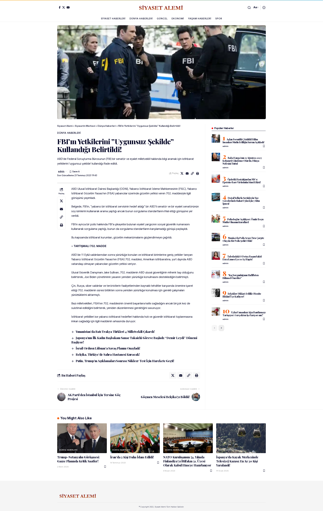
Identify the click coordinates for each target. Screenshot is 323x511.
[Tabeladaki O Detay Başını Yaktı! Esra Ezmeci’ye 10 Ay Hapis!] (216, 256)
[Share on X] (182, 173)
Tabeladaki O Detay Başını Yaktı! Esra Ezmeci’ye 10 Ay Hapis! (242, 258)
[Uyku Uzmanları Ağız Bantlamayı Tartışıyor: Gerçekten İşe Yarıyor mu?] (216, 311)
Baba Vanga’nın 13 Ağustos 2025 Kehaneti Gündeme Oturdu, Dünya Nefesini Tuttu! (242, 160)
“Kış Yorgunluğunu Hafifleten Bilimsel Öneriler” (241, 277)
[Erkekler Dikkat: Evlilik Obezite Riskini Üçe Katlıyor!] (216, 293)
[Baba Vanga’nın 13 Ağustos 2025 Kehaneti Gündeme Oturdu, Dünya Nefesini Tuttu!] (216, 157)
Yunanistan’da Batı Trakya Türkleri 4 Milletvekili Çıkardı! (115, 332)
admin (61, 171)
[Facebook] (59, 7)
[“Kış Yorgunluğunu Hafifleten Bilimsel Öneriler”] (216, 274)
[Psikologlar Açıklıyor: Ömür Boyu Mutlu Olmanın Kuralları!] (216, 218)
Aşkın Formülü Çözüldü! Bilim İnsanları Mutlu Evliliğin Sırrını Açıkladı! (243, 141)
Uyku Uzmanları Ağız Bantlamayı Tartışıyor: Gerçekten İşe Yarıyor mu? (244, 314)
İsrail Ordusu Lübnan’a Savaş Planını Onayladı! (108, 348)
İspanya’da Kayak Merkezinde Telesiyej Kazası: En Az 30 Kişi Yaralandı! (237, 461)
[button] (249, 7)
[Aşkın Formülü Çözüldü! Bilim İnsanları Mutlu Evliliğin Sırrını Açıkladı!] (216, 138)
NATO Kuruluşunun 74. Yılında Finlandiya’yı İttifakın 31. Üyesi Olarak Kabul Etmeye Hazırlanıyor (187, 461)
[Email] (187, 173)
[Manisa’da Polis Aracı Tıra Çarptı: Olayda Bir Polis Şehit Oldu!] (216, 237)
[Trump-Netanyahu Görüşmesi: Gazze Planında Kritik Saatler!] (82, 438)
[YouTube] (68, 7)
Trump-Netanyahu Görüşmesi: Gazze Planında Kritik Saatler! (78, 459)
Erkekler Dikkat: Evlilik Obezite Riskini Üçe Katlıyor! (242, 295)
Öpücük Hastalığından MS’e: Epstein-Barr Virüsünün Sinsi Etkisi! (242, 181)
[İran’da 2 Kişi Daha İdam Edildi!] (135, 438)
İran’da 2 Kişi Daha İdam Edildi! (132, 457)
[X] (63, 7)
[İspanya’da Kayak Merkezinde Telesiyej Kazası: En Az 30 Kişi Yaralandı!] (241, 438)
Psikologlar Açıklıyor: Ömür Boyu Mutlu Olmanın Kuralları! (243, 221)
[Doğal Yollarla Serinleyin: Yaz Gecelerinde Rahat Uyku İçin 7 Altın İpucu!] (216, 197)
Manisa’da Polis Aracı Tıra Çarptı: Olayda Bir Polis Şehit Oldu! (243, 239)
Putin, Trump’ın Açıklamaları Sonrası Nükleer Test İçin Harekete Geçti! (125, 361)
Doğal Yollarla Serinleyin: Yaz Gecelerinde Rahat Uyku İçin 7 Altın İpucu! (241, 200)
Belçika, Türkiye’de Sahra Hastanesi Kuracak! (108, 355)
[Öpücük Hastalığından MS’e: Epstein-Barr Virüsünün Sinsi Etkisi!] (216, 178)
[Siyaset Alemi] (161, 8)
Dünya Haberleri (69, 132)
